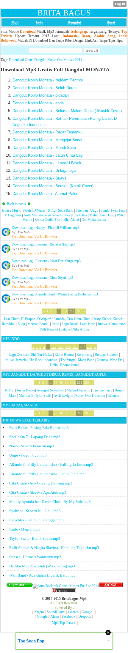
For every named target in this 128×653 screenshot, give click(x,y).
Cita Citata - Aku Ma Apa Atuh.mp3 (37, 492)
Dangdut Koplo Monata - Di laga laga (44, 170)
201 (64, 311)
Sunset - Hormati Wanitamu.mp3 (35, 557)
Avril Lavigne (63, 396)
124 (68, 347)
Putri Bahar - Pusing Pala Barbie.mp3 (39, 427)
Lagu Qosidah (19, 355)
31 (66, 413)
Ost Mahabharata (94, 220)
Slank (105, 210)
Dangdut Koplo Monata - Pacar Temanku (47, 132)
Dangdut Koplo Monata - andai (39, 103)
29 (55, 413)
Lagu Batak (70, 324)
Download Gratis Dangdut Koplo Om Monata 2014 (45, 60)
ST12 (52, 210)
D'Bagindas (13, 215)
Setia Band (65, 210)
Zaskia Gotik (44, 220)
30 (61, 413)
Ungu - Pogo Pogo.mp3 (28, 455)
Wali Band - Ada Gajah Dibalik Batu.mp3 (42, 575)
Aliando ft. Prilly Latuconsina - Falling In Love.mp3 (51, 464)
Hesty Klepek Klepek (107, 319)
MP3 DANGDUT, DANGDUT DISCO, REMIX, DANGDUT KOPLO (54, 374)
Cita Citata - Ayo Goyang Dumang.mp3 (40, 483)
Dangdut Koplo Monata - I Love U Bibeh (47, 163)
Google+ (88, 612)
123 (61, 347)
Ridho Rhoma (64, 355)
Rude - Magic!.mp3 (24, 529)
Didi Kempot (49, 329)
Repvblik (8, 324)
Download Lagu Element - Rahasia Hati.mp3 (43, 244)
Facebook (68, 616)
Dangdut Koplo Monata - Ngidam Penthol (48, 80)
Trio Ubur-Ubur (78, 319)
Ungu (94, 210)
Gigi (111, 215)
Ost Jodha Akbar (67, 220)
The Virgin (68, 360)
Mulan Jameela (15, 360)
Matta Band (86, 360)
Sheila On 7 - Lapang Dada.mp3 (34, 437)
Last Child (11, 319)
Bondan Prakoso (106, 355)
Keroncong (84, 355)
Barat (111, 22)
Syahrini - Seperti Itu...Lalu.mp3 (35, 511)
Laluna (65, 329)
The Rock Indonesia (43, 360)
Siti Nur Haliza (41, 355)
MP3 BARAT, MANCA (20, 405)
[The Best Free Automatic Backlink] (111, 586)
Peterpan (82, 210)
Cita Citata (79, 215)
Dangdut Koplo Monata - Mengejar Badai (47, 140)
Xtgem (39, 612)
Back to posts (16, 204)
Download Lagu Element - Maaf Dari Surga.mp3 (46, 261)
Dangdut (74, 22)
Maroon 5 (26, 396)
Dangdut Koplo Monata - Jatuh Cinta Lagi (48, 155)
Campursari (117, 324)
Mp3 (14, 22)
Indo (39, 22)
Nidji (21, 324)
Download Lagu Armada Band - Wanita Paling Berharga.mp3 (55, 294)
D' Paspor (28, 319)
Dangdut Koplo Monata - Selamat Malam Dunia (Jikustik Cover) (67, 110)
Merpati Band (37, 324)
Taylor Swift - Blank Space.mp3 (34, 538)
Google (42, 616)
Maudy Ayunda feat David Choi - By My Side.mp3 (50, 501)
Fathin (27, 220)
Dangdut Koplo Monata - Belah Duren (45, 88)
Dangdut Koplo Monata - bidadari (41, 95)
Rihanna (113, 396)
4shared (73, 612)
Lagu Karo (87, 324)
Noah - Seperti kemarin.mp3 (31, 446)
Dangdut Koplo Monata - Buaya (39, 178)
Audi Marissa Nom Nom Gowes (47, 215)
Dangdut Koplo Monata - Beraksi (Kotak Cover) (53, 186)
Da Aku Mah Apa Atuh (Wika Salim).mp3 (42, 566)
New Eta (116, 360)
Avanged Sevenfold (50, 390)
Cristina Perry (102, 390)
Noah (27, 210)
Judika (102, 324)
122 (54, 347)
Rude (79, 396)
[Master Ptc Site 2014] (66, 586)
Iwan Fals (118, 210)
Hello (54, 365)
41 (66, 382)
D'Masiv (39, 210)
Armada (59, 319)
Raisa (55, 324)
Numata (102, 360)
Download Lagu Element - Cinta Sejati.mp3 (42, 278)
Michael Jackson (78, 390)
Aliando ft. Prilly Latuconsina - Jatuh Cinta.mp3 (48, 474)
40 (61, 382)
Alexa (54, 616)
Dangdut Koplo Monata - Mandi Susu (44, 147)
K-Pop (9, 390)
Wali (120, 215)
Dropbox (84, 616)
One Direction (95, 396)
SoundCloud (56, 612)
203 (79, 311)
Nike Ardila (80, 329)
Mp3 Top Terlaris (64, 623)
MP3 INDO (11, 339)
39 (55, 382)
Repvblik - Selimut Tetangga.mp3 (36, 520)
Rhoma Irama (69, 365)
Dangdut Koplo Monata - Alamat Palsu (45, 193)
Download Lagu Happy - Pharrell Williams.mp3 (45, 228)
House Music (11, 210)
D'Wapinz (44, 319)
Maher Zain (97, 215)
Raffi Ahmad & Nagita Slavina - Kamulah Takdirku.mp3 (54, 547)
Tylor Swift (43, 396)
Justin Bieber (26, 390)
